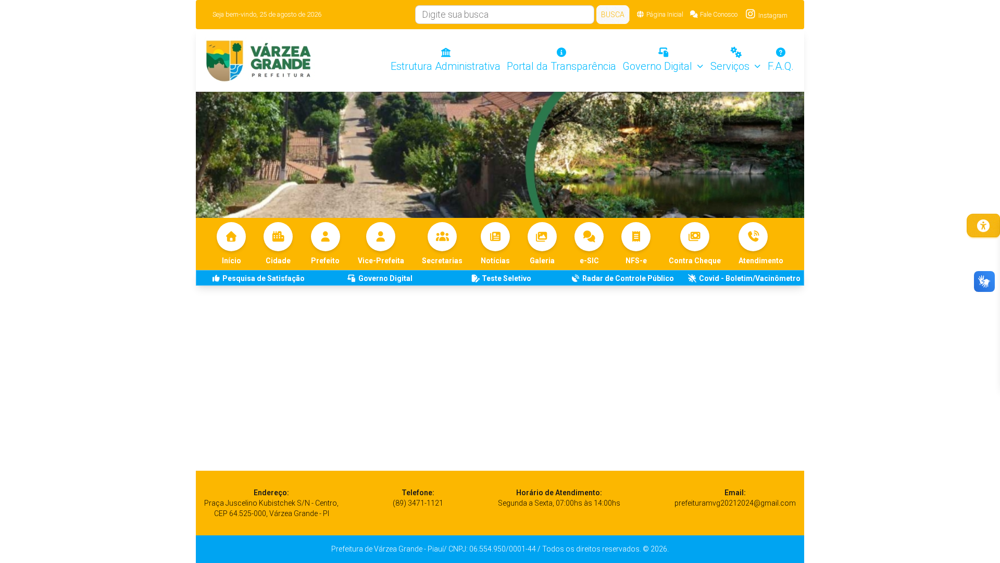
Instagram (772, 15)
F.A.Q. (781, 66)
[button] (761, 244)
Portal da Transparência (561, 66)
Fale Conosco (719, 14)
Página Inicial (664, 14)
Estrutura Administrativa (446, 66)
